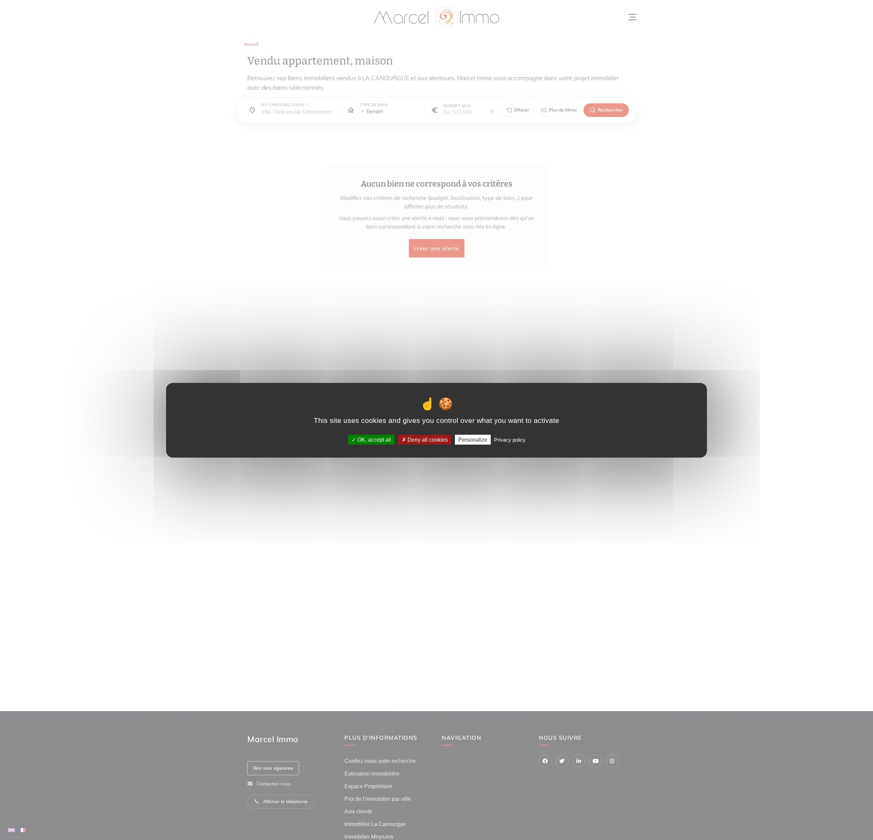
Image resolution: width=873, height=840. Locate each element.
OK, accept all (373, 439)
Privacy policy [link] (510, 439)
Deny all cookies (427, 439)
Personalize (472, 439)
